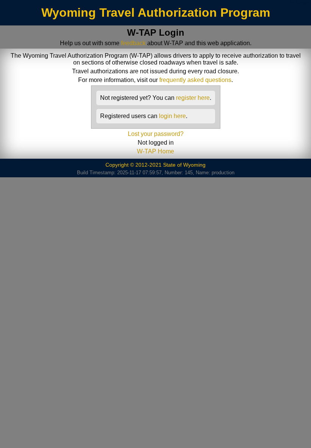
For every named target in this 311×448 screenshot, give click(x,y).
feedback (133, 43)
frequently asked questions (195, 80)
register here (193, 98)
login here (172, 116)
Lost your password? (156, 134)
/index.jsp (299, 3)
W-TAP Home (155, 151)
